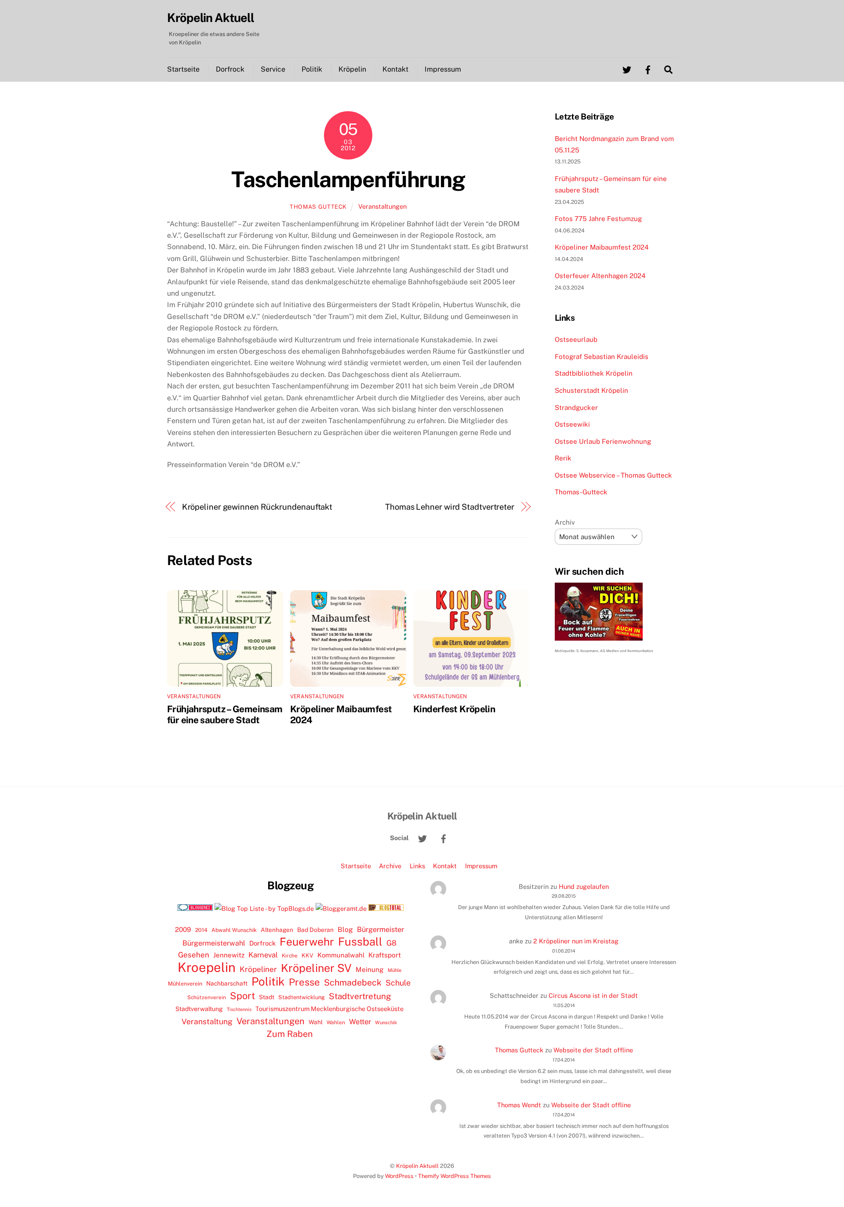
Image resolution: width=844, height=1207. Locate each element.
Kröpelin (352, 69)
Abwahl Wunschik (234, 930)
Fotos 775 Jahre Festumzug (598, 218)
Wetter (360, 1021)
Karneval (263, 954)
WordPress (399, 1176)
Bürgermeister (380, 929)
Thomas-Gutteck (581, 492)
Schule (398, 982)
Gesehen (193, 954)
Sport (242, 995)
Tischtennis (239, 1009)
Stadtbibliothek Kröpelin (594, 373)
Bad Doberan (315, 929)
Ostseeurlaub (576, 339)
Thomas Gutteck (318, 206)
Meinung (370, 969)
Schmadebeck (353, 982)
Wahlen (336, 1022)
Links (417, 866)
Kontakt (395, 69)
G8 (391, 943)
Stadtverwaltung (199, 1008)
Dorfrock (230, 69)
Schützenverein (206, 997)
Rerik (563, 458)
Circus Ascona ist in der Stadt (593, 995)
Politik (312, 69)
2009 (183, 929)
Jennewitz (228, 955)
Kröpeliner (258, 969)
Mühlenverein (185, 983)
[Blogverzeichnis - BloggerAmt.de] (341, 908)
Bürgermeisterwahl (213, 943)
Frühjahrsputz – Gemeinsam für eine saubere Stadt (224, 714)
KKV (307, 955)
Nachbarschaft (226, 983)
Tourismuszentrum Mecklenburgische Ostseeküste (329, 1008)
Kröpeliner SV (316, 968)
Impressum (443, 69)
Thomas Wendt (519, 1105)
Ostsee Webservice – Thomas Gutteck (613, 475)
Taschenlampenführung (348, 179)
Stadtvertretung (360, 996)
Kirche (290, 956)
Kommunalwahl (340, 955)
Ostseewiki (572, 424)
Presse (304, 982)
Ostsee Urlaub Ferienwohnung (603, 441)
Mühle (394, 970)
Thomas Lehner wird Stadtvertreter (449, 506)
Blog (345, 929)
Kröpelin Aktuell (417, 1166)
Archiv (565, 522)
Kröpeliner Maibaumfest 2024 (602, 247)
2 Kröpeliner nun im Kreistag (575, 941)
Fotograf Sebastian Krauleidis (601, 356)
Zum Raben (289, 1034)
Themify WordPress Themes (454, 1176)
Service (273, 69)
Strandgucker (576, 407)
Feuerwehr (307, 941)
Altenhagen (277, 929)
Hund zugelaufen (584, 886)
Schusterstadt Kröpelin (591, 390)
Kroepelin (207, 967)
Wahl (316, 1022)
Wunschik (386, 1022)
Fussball (360, 941)
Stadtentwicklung (301, 997)
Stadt (266, 996)
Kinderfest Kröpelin (454, 708)
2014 (201, 930)
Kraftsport (384, 955)
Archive (390, 866)
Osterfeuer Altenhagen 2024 (600, 275)
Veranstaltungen (382, 206)
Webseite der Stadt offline (593, 1050)
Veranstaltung (207, 1021)
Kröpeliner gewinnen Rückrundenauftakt (257, 506)
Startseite (183, 69)
